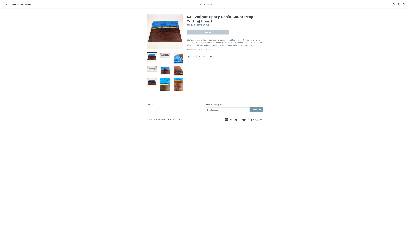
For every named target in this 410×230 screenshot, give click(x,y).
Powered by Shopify (175, 119)
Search (150, 105)
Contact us (208, 4)
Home (199, 4)
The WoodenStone (19, 4)
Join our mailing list (214, 104)
